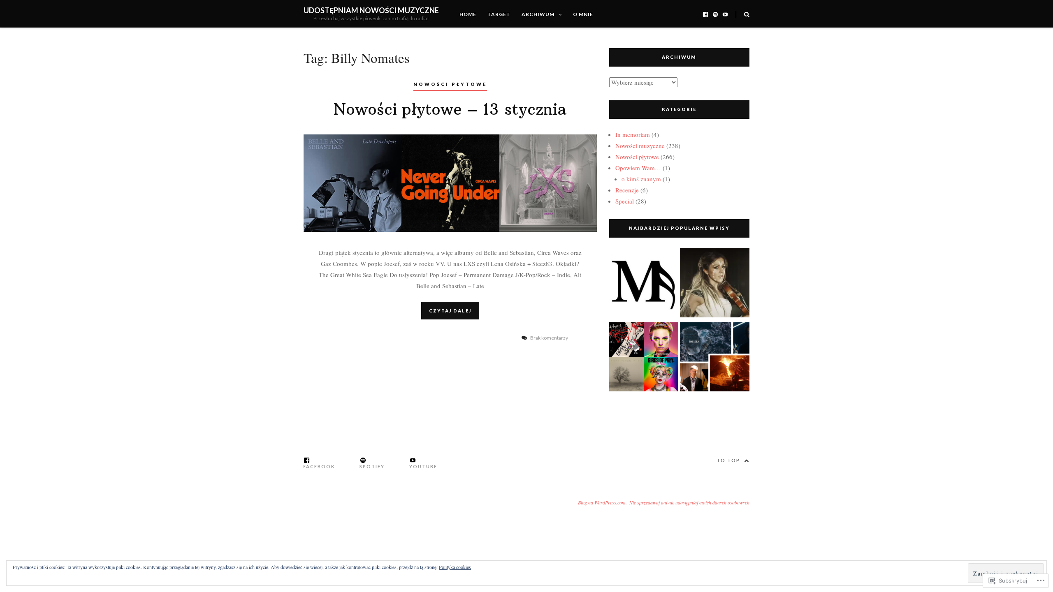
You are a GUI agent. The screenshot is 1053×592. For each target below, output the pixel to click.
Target (498, 14)
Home (467, 14)
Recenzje (627, 190)
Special (624, 201)
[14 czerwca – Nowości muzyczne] (714, 284)
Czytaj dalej (450, 310)
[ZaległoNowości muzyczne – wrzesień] (644, 284)
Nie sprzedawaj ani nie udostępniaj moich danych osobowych (689, 502)
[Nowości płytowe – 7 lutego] (644, 358)
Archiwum (538, 14)
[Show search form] (746, 14)
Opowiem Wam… (638, 168)
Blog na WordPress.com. (602, 502)
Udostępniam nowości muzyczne (371, 10)
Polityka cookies (455, 567)
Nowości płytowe (450, 84)
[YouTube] (725, 14)
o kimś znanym (641, 179)
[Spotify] (715, 14)
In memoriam (632, 134)
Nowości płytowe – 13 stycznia (450, 109)
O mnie (583, 14)
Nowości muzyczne (640, 145)
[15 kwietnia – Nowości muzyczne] (714, 358)
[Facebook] (705, 14)
